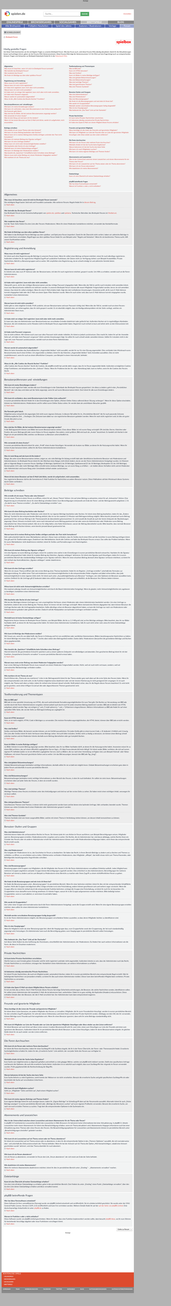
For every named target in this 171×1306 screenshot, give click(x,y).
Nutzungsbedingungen (97, 1289)
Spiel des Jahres (63, 26)
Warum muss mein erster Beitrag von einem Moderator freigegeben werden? (30, 155)
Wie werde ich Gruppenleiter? (79, 103)
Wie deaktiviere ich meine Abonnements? (83, 168)
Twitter (59, 1289)
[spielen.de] (15, 15)
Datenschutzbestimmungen (122, 1289)
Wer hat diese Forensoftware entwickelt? (83, 184)
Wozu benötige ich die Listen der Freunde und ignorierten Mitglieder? (93, 130)
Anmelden (127, 14)
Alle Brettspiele (13, 26)
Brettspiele (94, 22)
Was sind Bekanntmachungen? (80, 80)
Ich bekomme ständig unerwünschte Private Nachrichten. (89, 120)
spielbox (58, 213)
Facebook (47, 1289)
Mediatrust (112, 213)
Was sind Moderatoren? (77, 97)
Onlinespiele (15, 22)
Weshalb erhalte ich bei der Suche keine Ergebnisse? (87, 145)
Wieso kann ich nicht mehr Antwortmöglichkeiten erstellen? (25, 144)
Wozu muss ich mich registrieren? (16, 83)
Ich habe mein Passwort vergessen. (16, 94)
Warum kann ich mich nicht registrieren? (18, 85)
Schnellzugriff (13, 32)
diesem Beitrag (90, 202)
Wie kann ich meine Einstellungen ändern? (19, 107)
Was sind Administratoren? (78, 94)
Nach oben (10, 205)
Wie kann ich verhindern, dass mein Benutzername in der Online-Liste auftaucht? (32, 109)
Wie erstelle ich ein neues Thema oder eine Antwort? (22, 130)
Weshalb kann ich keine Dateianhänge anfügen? (21, 148)
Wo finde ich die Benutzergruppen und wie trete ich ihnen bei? (91, 101)
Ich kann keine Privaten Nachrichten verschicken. (86, 118)
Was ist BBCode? (75, 68)
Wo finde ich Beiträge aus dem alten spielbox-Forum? (23, 75)
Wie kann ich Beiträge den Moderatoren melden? (21, 150)
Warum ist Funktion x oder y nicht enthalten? (85, 186)
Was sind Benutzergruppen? (79, 99)
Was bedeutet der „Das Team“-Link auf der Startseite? (87, 110)
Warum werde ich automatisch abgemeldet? (19, 97)
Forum (127, 26)
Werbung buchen (31, 1289)
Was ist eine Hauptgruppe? (78, 108)
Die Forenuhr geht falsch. (13, 111)
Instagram (71, 1289)
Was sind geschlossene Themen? (80, 84)
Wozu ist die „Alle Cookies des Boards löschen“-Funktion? (24, 99)
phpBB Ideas (110, 1219)
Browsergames (41, 22)
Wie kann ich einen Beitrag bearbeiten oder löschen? (22, 132)
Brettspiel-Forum (12, 37)
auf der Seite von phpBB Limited (111, 1206)
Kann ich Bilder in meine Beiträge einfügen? (84, 75)
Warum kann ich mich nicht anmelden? (18, 90)
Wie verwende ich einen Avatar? (15, 116)
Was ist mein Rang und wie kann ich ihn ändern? (21, 118)
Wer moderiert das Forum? (13, 73)
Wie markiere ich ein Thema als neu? (17, 157)
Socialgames (67, 22)
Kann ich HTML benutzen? (78, 71)
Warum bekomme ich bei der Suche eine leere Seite (87, 147)
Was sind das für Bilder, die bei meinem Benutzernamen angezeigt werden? (30, 113)
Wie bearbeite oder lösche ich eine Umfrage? (20, 146)
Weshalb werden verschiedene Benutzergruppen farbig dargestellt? (92, 106)
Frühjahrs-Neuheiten (38, 26)
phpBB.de (37, 1208)
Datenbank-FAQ (61, 56)
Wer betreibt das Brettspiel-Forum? (16, 71)
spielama (67, 213)
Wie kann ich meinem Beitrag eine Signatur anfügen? (22, 139)
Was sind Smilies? (75, 73)
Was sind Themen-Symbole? (79, 87)
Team (18, 1289)
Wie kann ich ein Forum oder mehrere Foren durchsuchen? (89, 142)
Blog (120, 22)
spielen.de (50, 213)
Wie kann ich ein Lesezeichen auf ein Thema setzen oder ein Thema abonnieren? (97, 164)
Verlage (112, 26)
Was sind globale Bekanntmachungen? (82, 77)
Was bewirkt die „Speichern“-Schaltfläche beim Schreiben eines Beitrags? (29, 153)
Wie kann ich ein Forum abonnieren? (82, 166)
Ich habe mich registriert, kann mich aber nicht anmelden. (24, 87)
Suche (85, 14)
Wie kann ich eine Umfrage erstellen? (17, 141)
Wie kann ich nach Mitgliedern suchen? (83, 149)
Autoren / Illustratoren (90, 26)
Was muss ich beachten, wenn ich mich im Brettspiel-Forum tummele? (28, 68)
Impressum (6, 1289)
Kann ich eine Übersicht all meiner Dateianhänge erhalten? (89, 176)
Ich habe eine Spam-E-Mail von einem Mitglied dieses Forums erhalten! (94, 122)
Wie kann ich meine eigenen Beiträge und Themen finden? (89, 151)
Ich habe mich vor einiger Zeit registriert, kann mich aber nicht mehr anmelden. (31, 92)
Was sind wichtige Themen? (78, 82)
